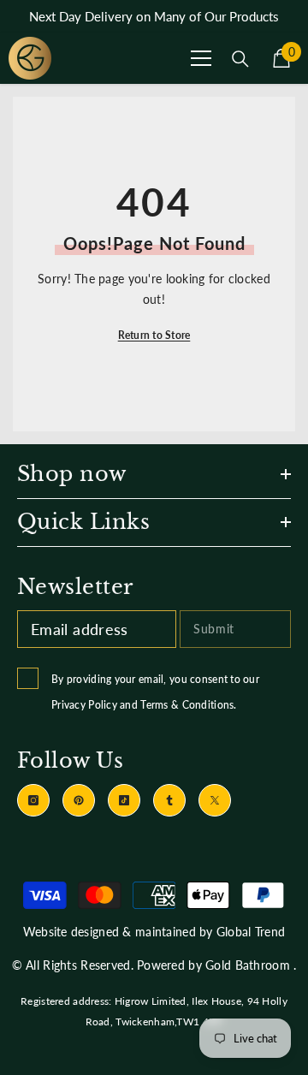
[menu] (201, 58)
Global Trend (250, 931)
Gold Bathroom (247, 965)
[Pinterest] (78, 800)
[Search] (240, 59)
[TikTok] (124, 800)
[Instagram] (33, 800)
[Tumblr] (169, 800)
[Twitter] (214, 800)
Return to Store (154, 335)
